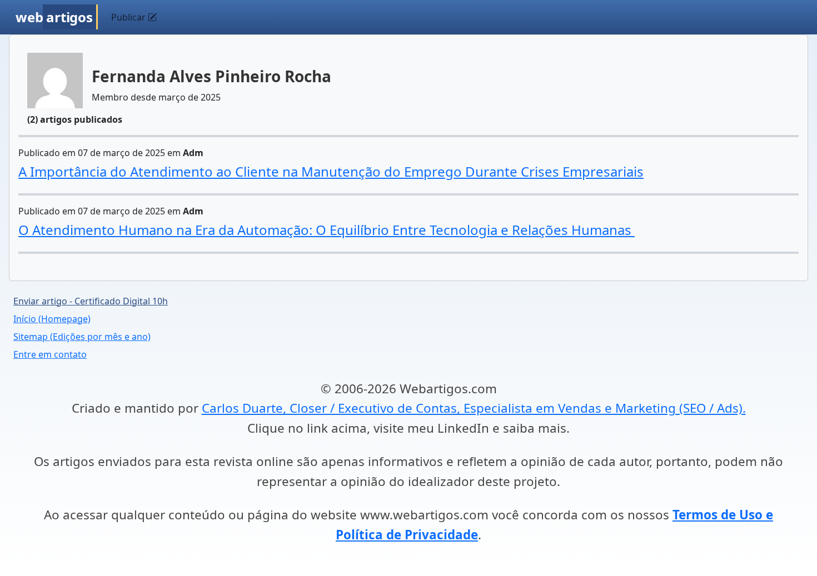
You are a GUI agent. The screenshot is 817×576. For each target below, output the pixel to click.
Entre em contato (50, 354)
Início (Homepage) (52, 319)
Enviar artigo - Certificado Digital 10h (90, 301)
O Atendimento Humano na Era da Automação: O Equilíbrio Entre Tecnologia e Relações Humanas (326, 230)
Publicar (129, 17)
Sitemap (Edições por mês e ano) (82, 336)
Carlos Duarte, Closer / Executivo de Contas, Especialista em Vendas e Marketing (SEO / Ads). (474, 408)
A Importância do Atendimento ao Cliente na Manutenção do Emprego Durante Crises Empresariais (331, 171)
